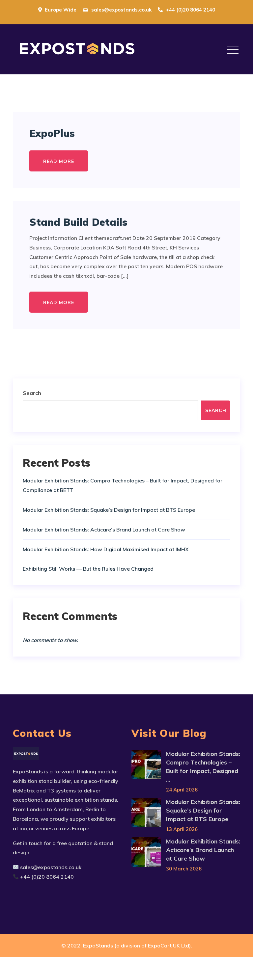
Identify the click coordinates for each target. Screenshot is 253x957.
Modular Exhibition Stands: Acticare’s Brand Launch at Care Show (104, 529)
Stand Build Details (78, 222)
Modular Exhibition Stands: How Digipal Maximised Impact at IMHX (106, 549)
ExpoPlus (52, 133)
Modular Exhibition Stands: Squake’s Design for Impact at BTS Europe (109, 509)
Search (32, 393)
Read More (58, 161)
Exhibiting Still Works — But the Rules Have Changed (88, 568)
